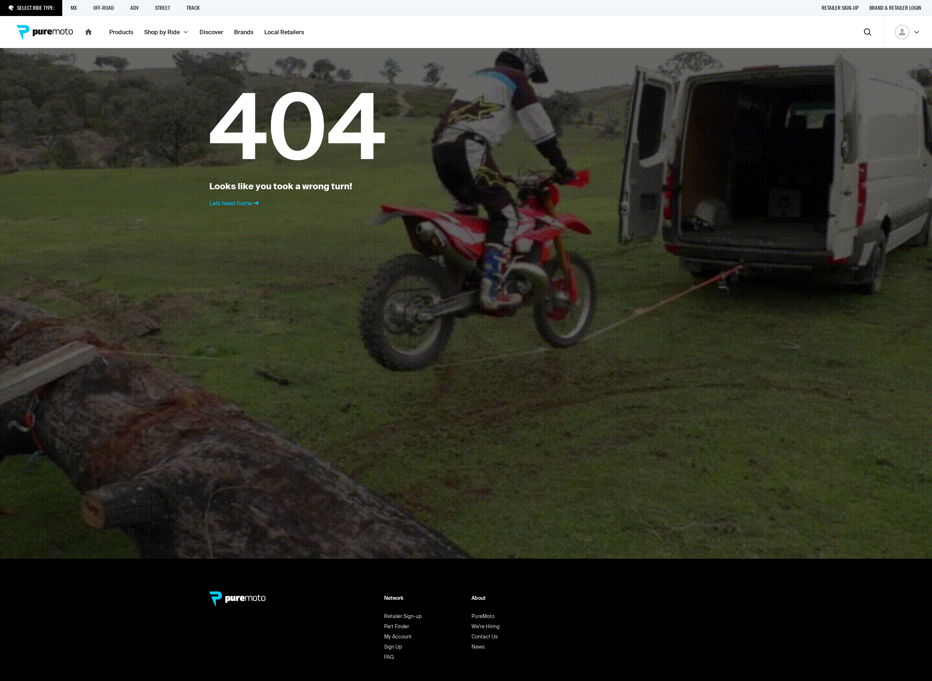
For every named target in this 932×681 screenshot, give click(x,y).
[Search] (867, 32)
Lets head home (230, 203)
